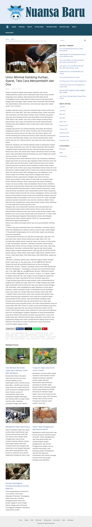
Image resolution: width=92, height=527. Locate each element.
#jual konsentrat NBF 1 (20, 333)
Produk (22, 27)
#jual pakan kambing (38, 337)
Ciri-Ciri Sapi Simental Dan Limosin (69, 77)
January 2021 (63, 129)
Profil (29, 27)
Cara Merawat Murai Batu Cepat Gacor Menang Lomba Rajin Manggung (16, 370)
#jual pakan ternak (17, 338)
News (74, 27)
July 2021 (62, 107)
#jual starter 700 (33, 338)
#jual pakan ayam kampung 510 (17, 337)
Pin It (45, 328)
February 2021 (63, 125)
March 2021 (62, 121)
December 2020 (64, 133)
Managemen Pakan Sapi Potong (18, 427)
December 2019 (64, 140)
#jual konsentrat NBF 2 (39, 333)
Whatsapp (9, 32)
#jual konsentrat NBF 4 (29, 335)
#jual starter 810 (47, 338)
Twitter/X (29, 328)
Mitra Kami (39, 27)
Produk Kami (63, 156)
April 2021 (62, 118)
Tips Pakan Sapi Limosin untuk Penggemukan (72, 81)
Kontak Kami (64, 27)
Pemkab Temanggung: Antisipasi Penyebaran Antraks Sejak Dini (17, 485)
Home (14, 27)
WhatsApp (37, 328)
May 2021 (62, 114)
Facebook (20, 328)
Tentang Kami (51, 27)
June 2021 (62, 110)
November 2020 (64, 136)
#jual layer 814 (45, 335)
